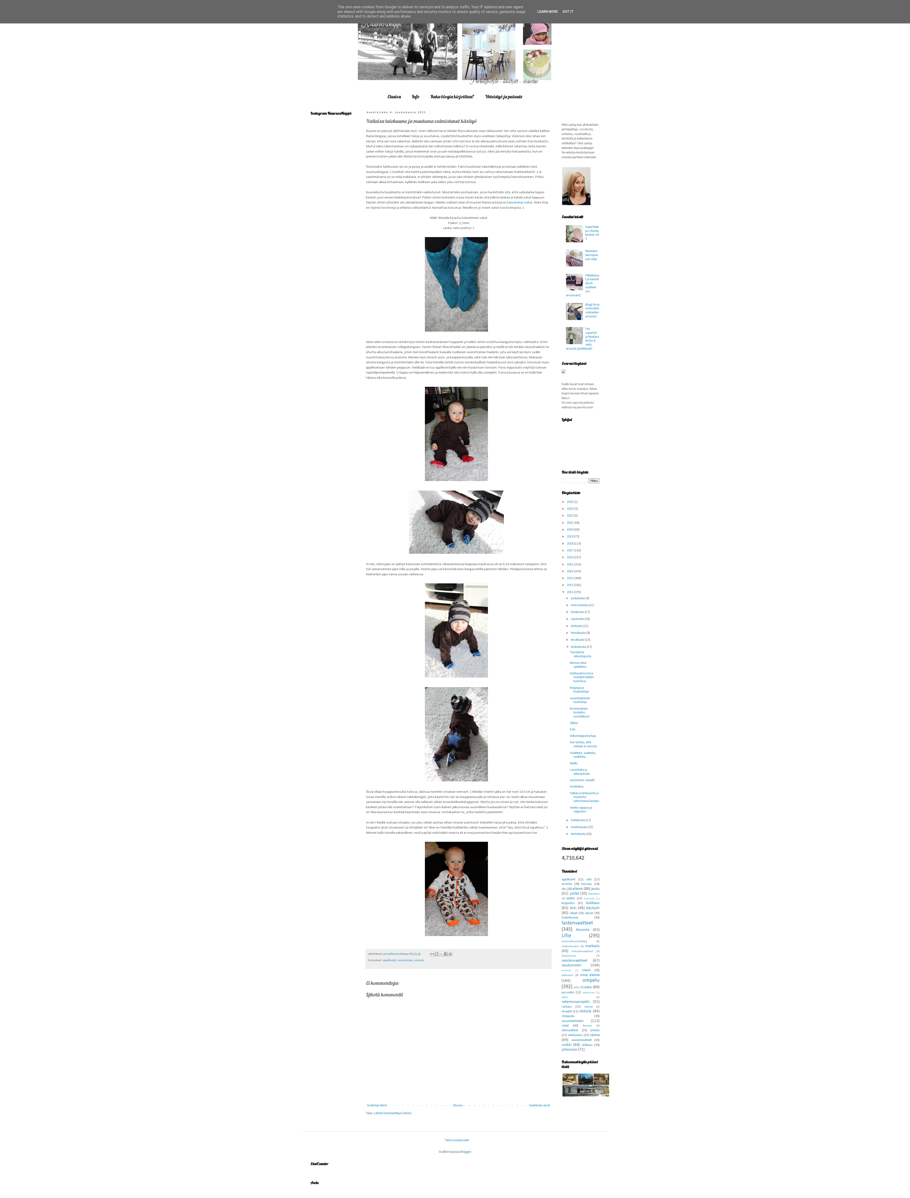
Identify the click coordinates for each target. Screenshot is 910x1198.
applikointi (389, 960)
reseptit (567, 1011)
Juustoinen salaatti (582, 780)
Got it (568, 12)
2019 (570, 536)
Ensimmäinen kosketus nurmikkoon (580, 713)
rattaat (588, 1006)
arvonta (567, 884)
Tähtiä (574, 723)
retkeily (585, 1011)
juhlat (574, 894)
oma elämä (590, 975)
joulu (595, 889)
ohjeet (586, 970)
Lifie (566, 936)
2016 (570, 557)
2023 (570, 509)
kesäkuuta (578, 640)
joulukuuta (578, 598)
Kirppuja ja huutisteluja (579, 690)
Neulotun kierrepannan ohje (591, 255)
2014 (570, 571)
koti (573, 908)
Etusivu (394, 96)
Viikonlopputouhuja (583, 736)
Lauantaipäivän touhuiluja (580, 700)
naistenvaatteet (574, 961)
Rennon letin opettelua (578, 665)
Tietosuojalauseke (457, 1140)
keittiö (571, 898)
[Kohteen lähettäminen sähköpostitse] (432, 954)
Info (416, 96)
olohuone (567, 975)
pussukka (568, 992)
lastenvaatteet (577, 923)
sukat (565, 1025)
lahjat (573, 913)
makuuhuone (570, 946)
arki (589, 879)
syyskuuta (578, 619)
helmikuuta (578, 834)
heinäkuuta (578, 633)
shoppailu (568, 1016)
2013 (570, 578)
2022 (570, 516)
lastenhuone (570, 917)
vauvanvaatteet (581, 1040)
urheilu (595, 1030)
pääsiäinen (589, 992)
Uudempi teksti (377, 1105)
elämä (577, 889)
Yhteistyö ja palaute (503, 96)
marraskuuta (580, 605)
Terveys (587, 1025)
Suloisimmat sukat (519, 202)
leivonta (582, 930)
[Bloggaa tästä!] (436, 954)
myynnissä (569, 956)
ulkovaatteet (570, 1030)
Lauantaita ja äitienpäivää (580, 772)
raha (565, 997)
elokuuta (577, 626)
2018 (570, 543)
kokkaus (593, 903)
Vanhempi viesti (539, 1105)
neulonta (566, 970)
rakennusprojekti (576, 1002)
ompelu (419, 960)
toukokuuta (579, 647)
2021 (570, 523)
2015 (570, 564)
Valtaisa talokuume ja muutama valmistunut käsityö (584, 797)
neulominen (405, 960)
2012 (570, 585)
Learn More (547, 12)
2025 (570, 502)
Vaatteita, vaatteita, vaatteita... (583, 755)
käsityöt (593, 908)
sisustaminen (572, 1021)
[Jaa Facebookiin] (445, 954)
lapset (589, 913)
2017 (570, 550)
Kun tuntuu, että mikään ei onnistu (583, 744)
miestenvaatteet (582, 951)
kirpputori (568, 903)
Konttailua (576, 786)
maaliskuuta (579, 827)
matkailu (592, 946)
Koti (572, 729)
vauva (595, 1035)
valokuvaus (575, 1035)
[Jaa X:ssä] (441, 954)
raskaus (567, 1007)
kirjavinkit (589, 898)
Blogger (465, 1152)
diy (564, 889)
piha (576, 987)
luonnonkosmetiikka (574, 941)
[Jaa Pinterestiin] (450, 954)
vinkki (566, 1045)
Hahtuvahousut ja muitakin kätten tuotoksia (582, 677)
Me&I (573, 763)
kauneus (594, 893)
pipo (588, 987)
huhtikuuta (578, 820)
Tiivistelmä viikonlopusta (580, 654)
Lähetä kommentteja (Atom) (392, 1113)
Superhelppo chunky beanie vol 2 (592, 233)
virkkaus (587, 1045)
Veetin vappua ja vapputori (581, 810)
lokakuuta (578, 612)
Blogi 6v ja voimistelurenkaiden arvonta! (592, 310)
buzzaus (586, 884)
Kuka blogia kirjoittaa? (452, 96)
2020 (570, 529)
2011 (570, 592)
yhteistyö (569, 1050)
